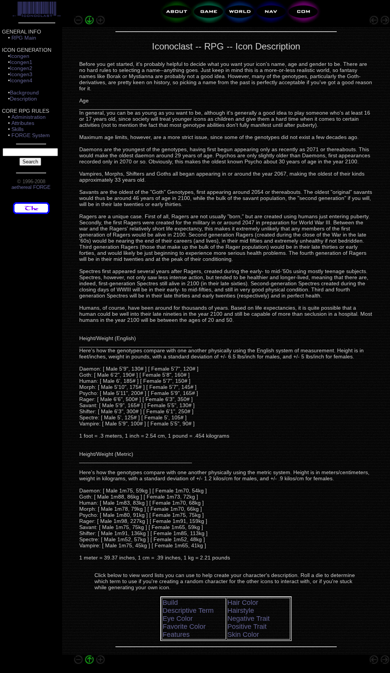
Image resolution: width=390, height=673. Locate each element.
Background (24, 93)
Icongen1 (21, 62)
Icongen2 (21, 68)
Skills (17, 129)
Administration (28, 117)
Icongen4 (21, 80)
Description (23, 99)
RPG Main (23, 38)
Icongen (19, 56)
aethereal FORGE (31, 187)
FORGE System (30, 135)
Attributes (22, 123)
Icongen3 (21, 74)
